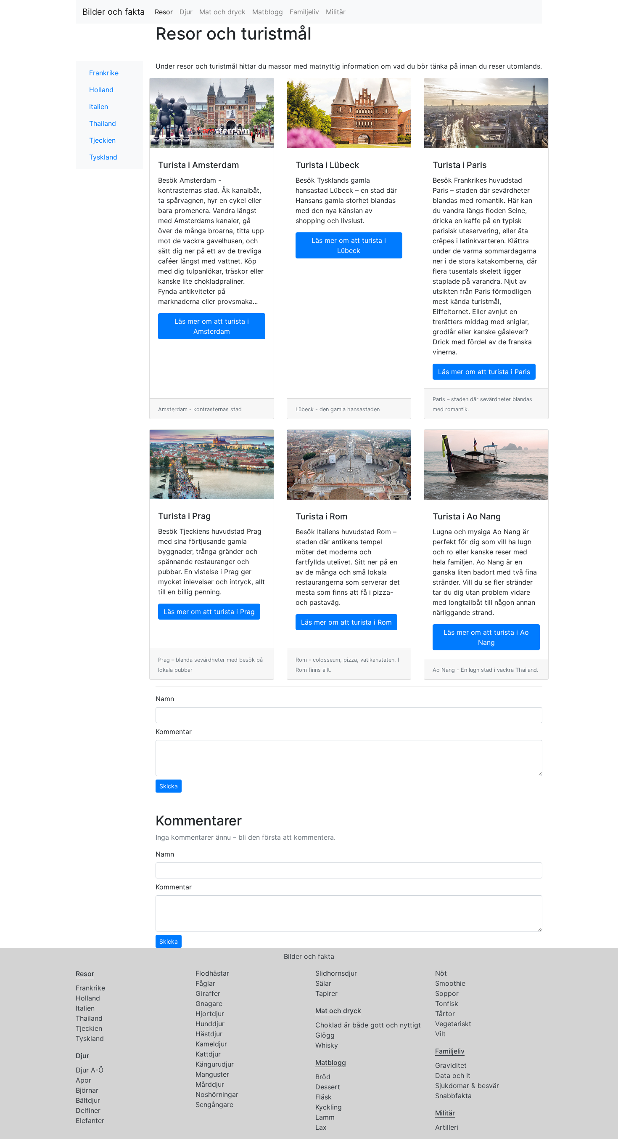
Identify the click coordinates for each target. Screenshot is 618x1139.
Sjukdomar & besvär (467, 1085)
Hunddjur (209, 1023)
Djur (186, 12)
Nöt (441, 973)
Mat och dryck (222, 12)
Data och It (452, 1075)
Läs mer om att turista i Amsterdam (211, 326)
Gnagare (208, 1003)
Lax (321, 1127)
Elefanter (90, 1120)
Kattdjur (208, 1054)
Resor (165, 12)
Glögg (325, 1035)
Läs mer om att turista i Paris (484, 371)
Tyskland (103, 157)
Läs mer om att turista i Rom (346, 622)
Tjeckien (102, 140)
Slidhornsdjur (336, 973)
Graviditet (451, 1065)
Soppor (447, 993)
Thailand (102, 123)
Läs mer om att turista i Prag (209, 611)
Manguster (212, 1074)
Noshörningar (216, 1094)
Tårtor (445, 1013)
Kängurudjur (214, 1064)
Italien (98, 106)
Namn (165, 699)
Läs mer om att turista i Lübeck (349, 245)
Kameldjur (211, 1044)
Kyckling (328, 1107)
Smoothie (450, 983)
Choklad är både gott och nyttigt (368, 1025)
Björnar (87, 1090)
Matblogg (267, 12)
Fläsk (323, 1097)
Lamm (325, 1117)
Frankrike (104, 73)
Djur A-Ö (89, 1070)
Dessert (327, 1087)
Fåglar (205, 983)
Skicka (168, 786)
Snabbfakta (453, 1095)
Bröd (322, 1076)
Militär (336, 12)
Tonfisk (446, 1003)
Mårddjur (209, 1084)
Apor (83, 1080)
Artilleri (446, 1127)
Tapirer (326, 993)
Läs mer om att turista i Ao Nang (486, 637)
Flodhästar (212, 973)
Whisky (326, 1045)
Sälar (323, 983)
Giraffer (207, 993)
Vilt (440, 1034)
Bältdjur (88, 1100)
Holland (101, 89)
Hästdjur (208, 1034)
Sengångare (214, 1104)
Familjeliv (304, 12)
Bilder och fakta (113, 12)
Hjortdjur (209, 1013)
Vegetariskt (453, 1023)
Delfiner (88, 1110)
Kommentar (174, 731)
